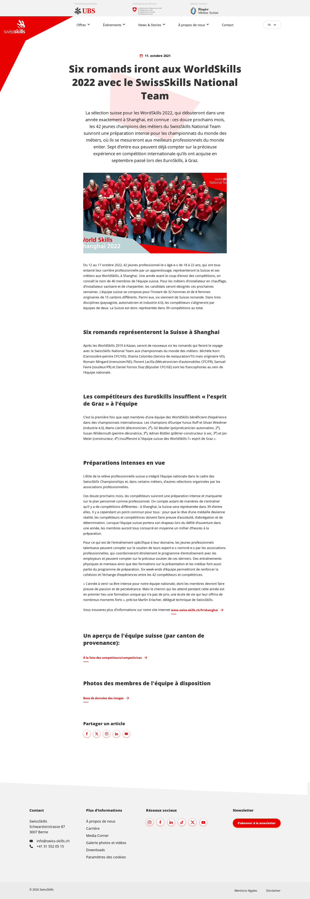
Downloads (95, 849)
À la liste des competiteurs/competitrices (112, 658)
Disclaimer (273, 891)
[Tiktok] (181, 822)
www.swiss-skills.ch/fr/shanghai (194, 610)
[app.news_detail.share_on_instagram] (106, 733)
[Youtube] (203, 822)
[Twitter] (192, 822)
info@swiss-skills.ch (53, 840)
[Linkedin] (171, 822)
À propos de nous (100, 821)
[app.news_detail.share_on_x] (96, 733)
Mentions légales (245, 891)
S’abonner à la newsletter (257, 823)
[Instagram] (149, 822)
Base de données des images (103, 698)
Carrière (93, 828)
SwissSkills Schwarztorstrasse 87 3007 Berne (47, 826)
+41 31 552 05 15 (50, 846)
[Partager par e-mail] (126, 733)
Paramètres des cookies (106, 857)
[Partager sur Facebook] (86, 733)
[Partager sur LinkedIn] (116, 733)
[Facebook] (160, 822)
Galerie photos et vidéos (106, 842)
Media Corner (97, 835)
